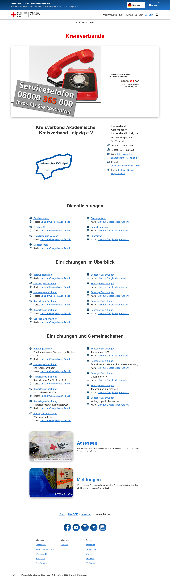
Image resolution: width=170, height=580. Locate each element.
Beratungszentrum (42, 274)
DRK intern (90, 563)
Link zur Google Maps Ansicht (122, 171)
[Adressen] (51, 446)
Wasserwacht (41, 554)
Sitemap (89, 554)
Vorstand (64, 544)
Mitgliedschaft (40, 244)
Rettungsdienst (98, 218)
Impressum (90, 544)
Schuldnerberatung (100, 227)
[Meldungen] (51, 482)
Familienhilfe (39, 227)
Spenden (139, 14)
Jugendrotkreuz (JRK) (45, 549)
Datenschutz (91, 549)
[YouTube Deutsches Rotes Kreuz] (76, 527)
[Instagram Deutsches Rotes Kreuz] (85, 527)
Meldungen (89, 479)
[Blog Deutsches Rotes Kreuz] (102, 527)
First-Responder (42, 563)
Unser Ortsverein (109, 14)
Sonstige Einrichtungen (45, 318)
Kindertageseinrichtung (45, 283)
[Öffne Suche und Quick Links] (157, 15)
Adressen (87, 442)
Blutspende (40, 558)
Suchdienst (96, 235)
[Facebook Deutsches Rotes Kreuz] (67, 527)
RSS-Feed (90, 558)
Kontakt (129, 14)
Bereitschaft (41, 544)
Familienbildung (41, 218)
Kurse (122, 14)
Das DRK (149, 14)
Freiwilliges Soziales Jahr (46, 235)
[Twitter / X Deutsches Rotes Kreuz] (93, 527)
